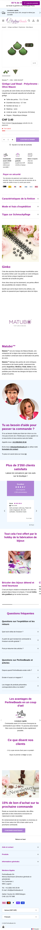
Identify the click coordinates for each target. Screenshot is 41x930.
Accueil (4, 27)
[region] (20, 511)
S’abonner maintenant (14, 830)
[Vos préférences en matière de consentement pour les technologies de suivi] (3, 926)
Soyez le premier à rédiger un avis (20, 755)
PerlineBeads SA (11, 923)
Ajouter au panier (27, 139)
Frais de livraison (17, 123)
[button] (38, 20)
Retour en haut (20, 839)
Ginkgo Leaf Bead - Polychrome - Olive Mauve (20, 27)
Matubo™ (5, 80)
